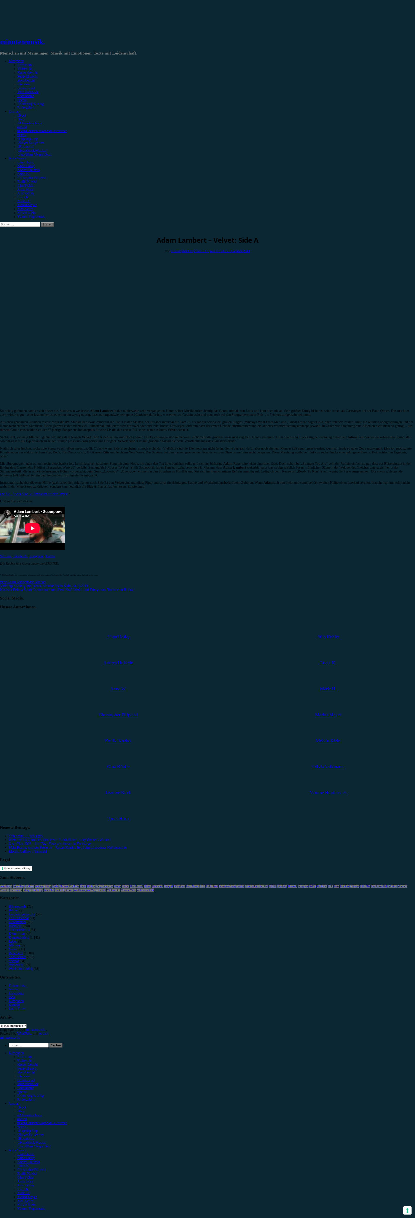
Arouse (44, 1033)
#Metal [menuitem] (22, 1119)
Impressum (16, 993)
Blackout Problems (69, 886)
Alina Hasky (26, 166)
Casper (117, 886)
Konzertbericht (27, 72)
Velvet (41, 582)
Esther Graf (212, 886)
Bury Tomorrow (104, 886)
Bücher (14, 910)
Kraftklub (322, 886)
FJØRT (272, 886)
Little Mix (365, 886)
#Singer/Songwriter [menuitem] (30, 1134)
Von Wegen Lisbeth (96, 890)
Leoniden (345, 886)
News (13, 949)
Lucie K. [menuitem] (23, 1189)
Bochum (91, 886)
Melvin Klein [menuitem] (26, 1205)
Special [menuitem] (22, 1092)
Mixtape (14, 945)
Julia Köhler (25, 193)
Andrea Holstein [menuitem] (28, 1162)
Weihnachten (113, 890)
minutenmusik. (22, 42)
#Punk (21, 135)
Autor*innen (17, 158)
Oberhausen (16, 890)
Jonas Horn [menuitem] (25, 1181)
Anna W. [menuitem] (23, 1166)
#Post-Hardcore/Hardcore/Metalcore (42, 131)
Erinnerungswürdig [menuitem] (30, 1095)
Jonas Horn (25, 189)
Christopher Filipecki (31, 178)
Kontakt (14, 1005)
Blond (83, 886)
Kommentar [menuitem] (25, 1088)
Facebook (20, 556)
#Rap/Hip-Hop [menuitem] (27, 1131)
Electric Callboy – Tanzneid (28, 851)
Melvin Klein (26, 213)
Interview (23, 84)
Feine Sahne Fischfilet (256, 886)
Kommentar (25, 96)
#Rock (21, 115)
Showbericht (26, 80)
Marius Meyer (27, 205)
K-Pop (312, 886)
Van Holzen (79, 890)
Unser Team (25, 162)
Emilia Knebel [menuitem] (27, 1173)
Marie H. (23, 201)
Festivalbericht (27, 76)
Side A (32, 582)
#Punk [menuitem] (21, 1127)
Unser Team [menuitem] (25, 1154)
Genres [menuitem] (13, 1103)
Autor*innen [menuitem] (17, 1150)
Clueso (125, 886)
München (402, 886)
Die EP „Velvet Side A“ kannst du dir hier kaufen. (34, 494)
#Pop (20, 119)
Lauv (336, 886)
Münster (4, 890)
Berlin (55, 886)
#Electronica (25, 146)
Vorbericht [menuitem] (24, 1060)
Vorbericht (24, 69)
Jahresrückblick (27, 92)
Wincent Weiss (128, 890)
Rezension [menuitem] (24, 1057)
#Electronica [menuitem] (25, 1138)
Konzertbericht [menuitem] (27, 1064)
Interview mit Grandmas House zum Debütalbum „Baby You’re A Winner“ (60, 840)
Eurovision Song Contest (231, 886)
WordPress (24, 1033)
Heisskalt (292, 886)
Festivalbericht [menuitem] (27, 1068)
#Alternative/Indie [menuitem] (29, 1115)
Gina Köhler (25, 185)
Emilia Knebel (27, 181)
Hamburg (282, 886)
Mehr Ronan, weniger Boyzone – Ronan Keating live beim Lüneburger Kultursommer (68, 847)
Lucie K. (23, 197)
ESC (202, 886)
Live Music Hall (379, 886)
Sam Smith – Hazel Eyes (26, 836)
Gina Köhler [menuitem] (25, 1177)
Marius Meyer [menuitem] (27, 1197)
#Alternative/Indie (29, 123)
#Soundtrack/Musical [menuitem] (31, 1142)
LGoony (354, 886)
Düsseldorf (179, 886)
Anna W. (23, 174)
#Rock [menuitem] (21, 1107)
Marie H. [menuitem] (23, 1193)
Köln (330, 886)
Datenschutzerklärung (17, 868)
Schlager (27, 890)
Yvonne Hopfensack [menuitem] (31, 1208)
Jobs (12, 997)
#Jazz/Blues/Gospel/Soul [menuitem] (34, 1146)
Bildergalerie (26, 107)
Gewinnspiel (26, 88)
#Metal (22, 127)
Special (22, 100)
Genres (13, 111)
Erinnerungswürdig (30, 104)
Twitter (50, 556)
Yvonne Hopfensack (31, 217)
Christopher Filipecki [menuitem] (31, 1169)
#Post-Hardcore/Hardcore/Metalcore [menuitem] (42, 1123)
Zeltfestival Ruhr (145, 890)
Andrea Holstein (28, 170)
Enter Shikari (193, 886)
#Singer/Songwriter (30, 143)
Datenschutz (17, 985)
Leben (13, 941)
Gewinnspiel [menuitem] (26, 1080)
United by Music (64, 890)
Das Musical (136, 886)
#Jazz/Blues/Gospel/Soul (34, 154)
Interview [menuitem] (23, 1076)
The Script (37, 890)
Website (6, 556)
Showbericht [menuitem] (26, 1072)
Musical (392, 886)
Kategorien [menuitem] (16, 1053)
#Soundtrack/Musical (31, 150)
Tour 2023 (49, 890)
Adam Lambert (17, 582)
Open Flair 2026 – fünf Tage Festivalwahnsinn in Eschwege (50, 843)
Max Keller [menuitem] (25, 1201)
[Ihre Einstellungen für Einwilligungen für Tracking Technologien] (407, 1210)
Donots (147, 886)
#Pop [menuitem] (20, 1111)
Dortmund (157, 886)
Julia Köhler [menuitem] (25, 1185)
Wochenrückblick (21, 969)
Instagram (36, 556)
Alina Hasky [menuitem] (26, 1158)
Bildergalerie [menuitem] (26, 1099)
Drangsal (168, 886)
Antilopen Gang (43, 886)
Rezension (24, 65)
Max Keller (25, 209)
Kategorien (16, 61)
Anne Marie (6, 886)
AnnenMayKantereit (23, 886)
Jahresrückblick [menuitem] (27, 1084)
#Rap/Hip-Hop (27, 139)
